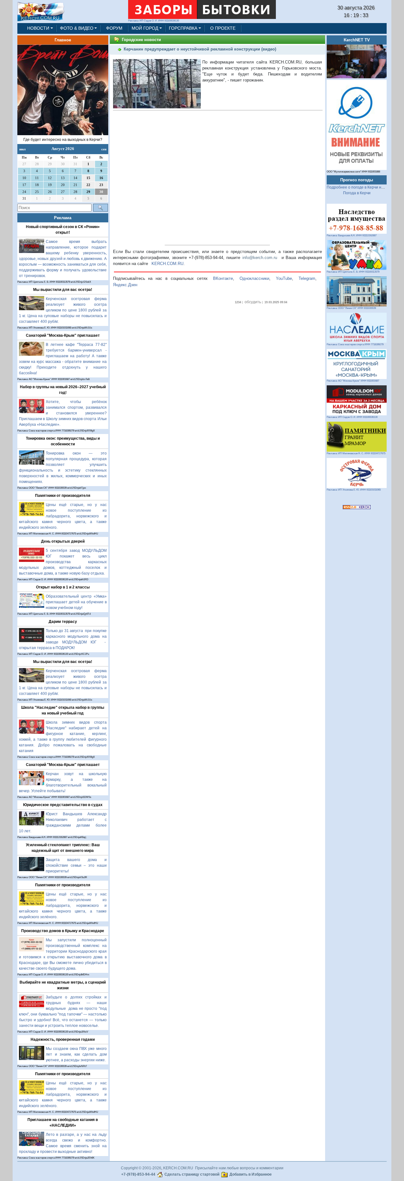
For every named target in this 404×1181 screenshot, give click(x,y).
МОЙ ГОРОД (145, 28)
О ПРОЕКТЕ (222, 28)
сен (103, 149)
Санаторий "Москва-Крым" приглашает (63, 335)
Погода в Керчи (357, 193)
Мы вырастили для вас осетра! (62, 289)
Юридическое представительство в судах (63, 805)
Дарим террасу (63, 621)
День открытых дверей (63, 541)
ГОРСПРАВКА (183, 28)
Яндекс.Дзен (125, 284)
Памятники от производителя (62, 495)
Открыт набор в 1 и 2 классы (63, 587)
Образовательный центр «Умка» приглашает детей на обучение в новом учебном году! (76, 602)
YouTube (284, 278)
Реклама (62, 217)
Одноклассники (254, 278)
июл (22, 149)
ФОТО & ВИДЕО (76, 28)
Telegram (307, 278)
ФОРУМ (114, 28)
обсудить (253, 302)
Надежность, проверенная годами (63, 1039)
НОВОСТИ (38, 28)
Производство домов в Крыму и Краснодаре (62, 931)
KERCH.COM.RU (167, 263)
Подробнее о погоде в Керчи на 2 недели (364, 187)
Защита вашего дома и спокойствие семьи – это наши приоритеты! (76, 865)
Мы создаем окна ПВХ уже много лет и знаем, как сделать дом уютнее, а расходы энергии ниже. (76, 1054)
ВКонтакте (223, 278)
